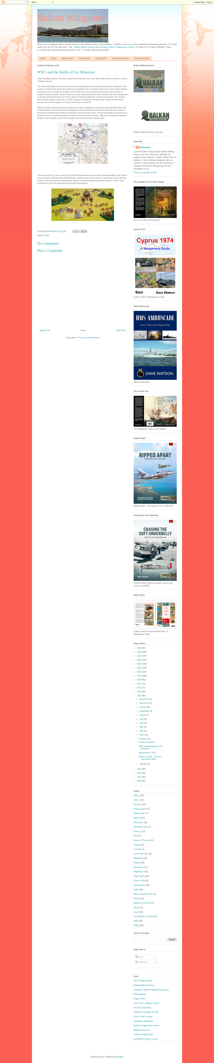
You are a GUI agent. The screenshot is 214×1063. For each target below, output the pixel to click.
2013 (139, 769)
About (53, 58)
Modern (137, 862)
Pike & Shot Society (143, 1016)
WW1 (46, 235)
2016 (139, 687)
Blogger (120, 1057)
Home (42, 58)
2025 (139, 652)
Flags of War (139, 999)
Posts (140, 957)
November (144, 703)
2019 (139, 676)
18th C (137, 795)
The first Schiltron (147, 742)
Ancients (138, 804)
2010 (139, 781)
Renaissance (139, 885)
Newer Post (45, 330)
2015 (139, 691)
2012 (139, 773)
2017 (139, 684)
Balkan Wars (139, 813)
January (143, 764)
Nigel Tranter (67, 58)
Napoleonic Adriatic (120, 58)
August (142, 715)
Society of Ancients (142, 1007)
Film (136, 836)
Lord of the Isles (141, 854)
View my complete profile (145, 172)
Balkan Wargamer (71, 18)
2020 (139, 672)
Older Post (121, 330)
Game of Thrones (141, 840)
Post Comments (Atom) (89, 337)
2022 (139, 664)
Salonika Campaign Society (146, 1012)
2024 (139, 656)
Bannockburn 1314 (147, 752)
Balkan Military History (84, 47)
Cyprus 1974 (100, 58)
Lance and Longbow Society (146, 1003)
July (141, 719)
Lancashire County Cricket (146, 1039)
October (143, 707)
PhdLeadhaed (140, 994)
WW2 (136, 925)
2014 (139, 695)
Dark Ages (138, 822)
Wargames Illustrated (143, 1021)
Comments (142, 962)
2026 (139, 648)
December (144, 699)
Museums (138, 867)
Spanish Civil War (142, 903)
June (141, 723)
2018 (139, 679)
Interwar (137, 845)
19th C (137, 800)
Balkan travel (140, 809)
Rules (136, 889)
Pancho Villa (139, 880)
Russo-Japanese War (143, 894)
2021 (139, 668)
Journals (137, 849)
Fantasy (137, 831)
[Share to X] (79, 231)
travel (136, 912)
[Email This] (73, 231)
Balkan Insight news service (146, 1025)
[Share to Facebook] (82, 231)
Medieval (138, 858)
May (141, 727)
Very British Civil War (143, 916)
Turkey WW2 (84, 58)
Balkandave (144, 147)
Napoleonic (139, 871)
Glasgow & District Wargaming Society (116, 47)
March (142, 735)
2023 (139, 660)
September (144, 711)
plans (60, 97)
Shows (137, 898)
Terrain (137, 907)
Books (136, 818)
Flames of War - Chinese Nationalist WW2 (150, 757)
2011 (139, 777)
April (141, 731)
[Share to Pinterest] (85, 231)
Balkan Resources (142, 1030)
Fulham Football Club (143, 1034)
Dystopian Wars (141, 827)
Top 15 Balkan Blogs (143, 980)
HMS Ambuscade (142, 58)
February (143, 739)
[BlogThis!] (76, 231)
